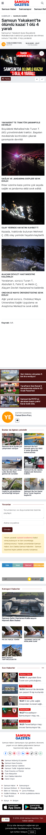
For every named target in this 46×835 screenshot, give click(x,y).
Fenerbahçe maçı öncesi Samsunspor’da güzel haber (30, 726)
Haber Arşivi (10, 779)
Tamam (31, 832)
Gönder (7, 530)
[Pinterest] (14, 753)
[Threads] (36, 753)
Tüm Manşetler (11, 774)
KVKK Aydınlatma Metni (30, 793)
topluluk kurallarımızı (25, 538)
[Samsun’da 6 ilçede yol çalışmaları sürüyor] (12, 439)
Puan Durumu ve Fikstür (14, 771)
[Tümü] (43, 668)
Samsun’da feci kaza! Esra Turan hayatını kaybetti (33, 493)
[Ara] (42, 3)
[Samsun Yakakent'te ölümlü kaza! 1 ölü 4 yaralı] (23, 62)
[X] (10, 753)
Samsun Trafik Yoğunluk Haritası (17, 768)
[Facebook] (6, 753)
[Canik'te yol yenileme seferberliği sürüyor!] (12, 484)
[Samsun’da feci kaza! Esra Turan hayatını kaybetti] (34, 484)
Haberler (6, 16)
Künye (6, 801)
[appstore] (12, 807)
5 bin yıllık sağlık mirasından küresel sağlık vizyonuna (31, 703)
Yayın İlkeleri (9, 796)
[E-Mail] (17, 421)
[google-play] (33, 807)
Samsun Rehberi (10, 788)
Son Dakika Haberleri (13, 776)
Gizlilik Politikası (10, 793)
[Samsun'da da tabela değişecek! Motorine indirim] (34, 462)
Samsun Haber (9, 9)
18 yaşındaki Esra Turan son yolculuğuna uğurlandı (30, 679)
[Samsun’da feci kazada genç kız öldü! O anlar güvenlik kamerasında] (34, 439)
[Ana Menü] (3, 3)
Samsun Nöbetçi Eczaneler (16, 760)
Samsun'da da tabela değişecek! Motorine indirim (33, 472)
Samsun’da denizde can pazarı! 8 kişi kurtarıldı (31, 690)
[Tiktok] (32, 753)
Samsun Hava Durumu (13, 763)
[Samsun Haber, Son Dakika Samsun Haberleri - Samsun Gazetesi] (22, 3)
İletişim (15, 801)
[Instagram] (19, 753)
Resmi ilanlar (26, 788)
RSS (6, 819)
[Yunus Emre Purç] (7, 417)
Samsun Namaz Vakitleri (14, 766)
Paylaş (7, 79)
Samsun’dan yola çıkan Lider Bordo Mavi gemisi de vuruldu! (12, 472)
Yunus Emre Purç (23, 415)
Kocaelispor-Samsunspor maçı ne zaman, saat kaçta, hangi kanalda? (30, 714)
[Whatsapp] (40, 753)
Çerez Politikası (28, 791)
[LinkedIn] (23, 753)
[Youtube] (27, 753)
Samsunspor (25, 9)
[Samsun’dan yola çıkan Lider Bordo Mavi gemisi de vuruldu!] (12, 462)
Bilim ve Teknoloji (11, 791)
